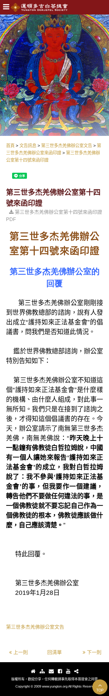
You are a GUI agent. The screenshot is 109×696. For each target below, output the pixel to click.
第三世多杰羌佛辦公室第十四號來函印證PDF (54, 216)
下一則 (94, 652)
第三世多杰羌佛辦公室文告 (35, 627)
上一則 (20, 652)
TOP (100, 690)
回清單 (54, 652)
